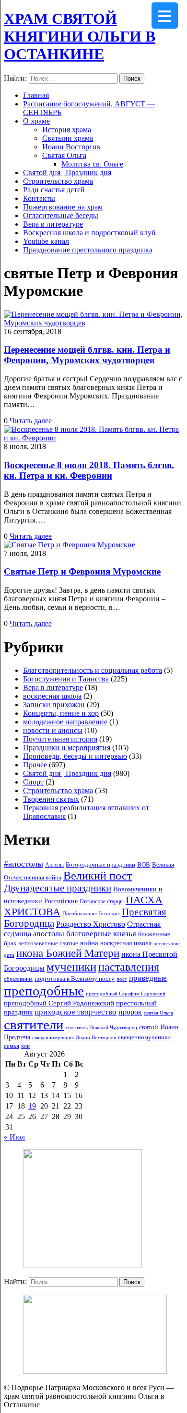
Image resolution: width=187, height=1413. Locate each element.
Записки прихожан (54, 705)
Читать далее (31, 421)
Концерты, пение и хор (61, 713)
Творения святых (51, 799)
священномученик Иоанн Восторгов (74, 1037)
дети (9, 955)
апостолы (48, 934)
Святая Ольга (64, 155)
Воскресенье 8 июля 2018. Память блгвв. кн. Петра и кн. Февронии (89, 470)
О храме (36, 121)
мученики (71, 966)
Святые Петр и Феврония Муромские (82, 571)
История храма (66, 130)
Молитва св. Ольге (92, 164)
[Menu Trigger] (165, 15)
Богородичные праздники (100, 864)
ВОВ (143, 864)
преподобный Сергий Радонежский (59, 1003)
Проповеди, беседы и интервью (75, 756)
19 (32, 1106)
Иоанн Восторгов (71, 147)
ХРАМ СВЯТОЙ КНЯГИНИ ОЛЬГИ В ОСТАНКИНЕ (79, 36)
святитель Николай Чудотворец (101, 1027)
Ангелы (54, 864)
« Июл (14, 1137)
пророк (130, 1011)
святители (34, 1024)
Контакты (39, 198)
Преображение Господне (91, 913)
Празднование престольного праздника (87, 250)
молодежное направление (65, 722)
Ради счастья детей (54, 190)
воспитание (166, 943)
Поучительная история (60, 739)
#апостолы (23, 864)
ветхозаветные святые (48, 943)
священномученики (144, 1037)
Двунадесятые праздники (57, 888)
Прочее (35, 765)
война (89, 943)
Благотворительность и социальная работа (92, 670)
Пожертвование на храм (63, 207)
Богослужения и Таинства (66, 679)
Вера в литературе (53, 224)
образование (18, 979)
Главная (36, 95)
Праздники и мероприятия (66, 747)
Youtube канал (46, 241)
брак (10, 943)
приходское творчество (76, 1011)
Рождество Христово (90, 924)
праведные (148, 978)
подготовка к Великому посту (75, 978)
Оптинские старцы (102, 901)
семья (11, 1045)
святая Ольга (158, 1012)
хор (25, 1046)
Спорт (33, 782)
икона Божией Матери (67, 953)
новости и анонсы (52, 730)
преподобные (44, 990)
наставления (128, 967)
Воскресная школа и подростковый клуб (89, 233)
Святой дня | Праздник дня (67, 172)
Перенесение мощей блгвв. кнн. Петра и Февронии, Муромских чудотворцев (87, 355)
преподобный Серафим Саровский (125, 993)
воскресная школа (52, 696)
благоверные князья (101, 933)
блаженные (154, 934)
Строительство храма (58, 181)
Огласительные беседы (60, 215)
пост (122, 979)
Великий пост (97, 875)
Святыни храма (67, 138)
